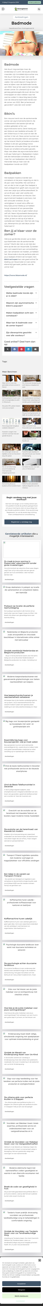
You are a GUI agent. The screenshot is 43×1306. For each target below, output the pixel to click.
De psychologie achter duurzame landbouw (20, 964)
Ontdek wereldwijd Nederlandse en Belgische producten (21, 652)
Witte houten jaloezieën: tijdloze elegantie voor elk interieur (30, 486)
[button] (40, 1260)
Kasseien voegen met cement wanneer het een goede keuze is (10, 434)
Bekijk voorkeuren (21, 1296)
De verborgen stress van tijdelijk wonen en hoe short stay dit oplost (11, 454)
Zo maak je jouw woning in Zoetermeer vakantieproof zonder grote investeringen (31, 400)
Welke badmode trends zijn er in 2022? (21, 294)
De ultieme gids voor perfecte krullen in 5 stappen (18, 1098)
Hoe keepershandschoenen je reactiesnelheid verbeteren (18, 696)
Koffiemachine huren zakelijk (18, 919)
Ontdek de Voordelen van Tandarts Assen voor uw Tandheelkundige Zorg (21, 1233)
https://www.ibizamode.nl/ (15, 275)
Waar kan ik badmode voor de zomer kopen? (21, 324)
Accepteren (21, 1284)
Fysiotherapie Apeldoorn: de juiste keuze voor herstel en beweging (31, 454)
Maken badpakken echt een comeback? (21, 314)
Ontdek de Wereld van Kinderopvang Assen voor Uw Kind (21, 1053)
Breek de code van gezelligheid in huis (20, 1188)
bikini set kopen (11, 259)
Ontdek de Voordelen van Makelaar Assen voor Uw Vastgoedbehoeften (21, 1143)
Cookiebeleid (20, 1301)
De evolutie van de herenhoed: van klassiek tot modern (21, 830)
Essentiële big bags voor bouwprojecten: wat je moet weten (21, 741)
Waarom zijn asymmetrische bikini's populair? (21, 304)
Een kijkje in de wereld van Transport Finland (17, 875)
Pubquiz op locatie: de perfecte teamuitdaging (19, 607)
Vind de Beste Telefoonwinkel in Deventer (19, 786)
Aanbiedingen (21, 17)
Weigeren (21, 1290)
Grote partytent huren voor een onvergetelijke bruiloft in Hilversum (11, 400)
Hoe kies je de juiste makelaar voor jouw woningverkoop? (21, 1009)
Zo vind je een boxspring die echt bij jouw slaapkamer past (31, 385)
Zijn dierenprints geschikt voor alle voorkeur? (21, 334)
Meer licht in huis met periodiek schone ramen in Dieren (11, 385)
